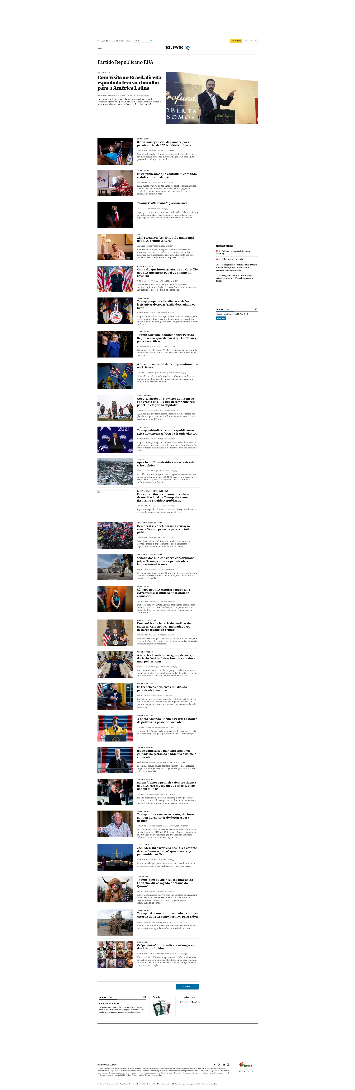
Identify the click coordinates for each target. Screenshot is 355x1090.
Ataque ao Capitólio (145, 266)
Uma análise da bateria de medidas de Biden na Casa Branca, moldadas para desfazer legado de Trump (164, 626)
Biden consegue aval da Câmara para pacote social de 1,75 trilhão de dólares (164, 144)
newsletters (222, 309)
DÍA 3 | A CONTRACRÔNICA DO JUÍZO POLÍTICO (154, 491)
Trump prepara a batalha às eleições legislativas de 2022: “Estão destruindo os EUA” (166, 304)
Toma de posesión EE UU (146, 620)
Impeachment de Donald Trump (149, 523)
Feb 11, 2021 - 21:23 (166, 538)
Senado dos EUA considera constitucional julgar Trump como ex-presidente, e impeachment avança (166, 561)
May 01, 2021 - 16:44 (177, 373)
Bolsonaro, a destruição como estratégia (233, 252)
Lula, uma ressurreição (233, 259)
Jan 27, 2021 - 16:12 (166, 635)
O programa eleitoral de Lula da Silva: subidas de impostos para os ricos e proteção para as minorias (236, 267)
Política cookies (134, 1084)
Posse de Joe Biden (144, 845)
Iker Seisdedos (142, 182)
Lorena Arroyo (143, 794)
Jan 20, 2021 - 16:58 (167, 794)
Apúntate (221, 318)
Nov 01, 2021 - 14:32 (159, 209)
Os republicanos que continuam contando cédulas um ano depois (167, 176)
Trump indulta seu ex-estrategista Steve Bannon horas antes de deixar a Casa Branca (165, 817)
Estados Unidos (143, 139)
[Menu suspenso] (99, 48)
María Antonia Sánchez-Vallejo (149, 762)
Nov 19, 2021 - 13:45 (166, 151)
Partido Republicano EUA (125, 62)
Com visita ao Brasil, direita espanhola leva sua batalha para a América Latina (129, 82)
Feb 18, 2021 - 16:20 (168, 471)
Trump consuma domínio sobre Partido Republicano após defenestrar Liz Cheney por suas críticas (166, 338)
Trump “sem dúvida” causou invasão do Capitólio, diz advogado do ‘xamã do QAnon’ (165, 883)
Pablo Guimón (142, 506)
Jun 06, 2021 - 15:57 (166, 313)
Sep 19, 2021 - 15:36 (164, 246)
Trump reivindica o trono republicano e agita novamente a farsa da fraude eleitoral (167, 432)
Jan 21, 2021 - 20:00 (166, 695)
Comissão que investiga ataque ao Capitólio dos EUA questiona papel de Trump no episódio (167, 273)
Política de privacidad (148, 1084)
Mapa (159, 1084)
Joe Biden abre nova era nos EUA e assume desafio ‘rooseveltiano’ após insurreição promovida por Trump (167, 851)
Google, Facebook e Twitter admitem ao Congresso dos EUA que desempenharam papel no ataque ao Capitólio (166, 402)
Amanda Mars (142, 151)
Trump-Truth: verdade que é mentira (162, 203)
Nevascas (140, 459)
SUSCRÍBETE (236, 41)
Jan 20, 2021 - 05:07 (179, 826)
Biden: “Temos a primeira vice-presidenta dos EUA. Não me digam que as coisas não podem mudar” (166, 786)
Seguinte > (187, 987)
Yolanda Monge (143, 346)
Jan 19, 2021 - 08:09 (178, 922)
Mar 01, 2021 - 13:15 (166, 439)
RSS (198, 1084)
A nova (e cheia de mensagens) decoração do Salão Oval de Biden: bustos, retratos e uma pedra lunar (166, 658)
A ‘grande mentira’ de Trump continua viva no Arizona (168, 366)
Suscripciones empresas (187, 1084)
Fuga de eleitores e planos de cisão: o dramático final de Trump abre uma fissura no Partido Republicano (163, 497)
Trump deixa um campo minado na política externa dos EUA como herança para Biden (167, 915)
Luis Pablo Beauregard (146, 246)
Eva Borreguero (143, 209)
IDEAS (139, 234)
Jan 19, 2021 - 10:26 (166, 891)
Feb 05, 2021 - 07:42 (166, 601)
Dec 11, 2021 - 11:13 (141, 95)
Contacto (100, 1084)
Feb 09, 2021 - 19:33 (166, 569)
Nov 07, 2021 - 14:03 (167, 182)
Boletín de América (109, 1004)
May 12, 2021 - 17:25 (167, 346)
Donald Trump (143, 427)
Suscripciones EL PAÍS (170, 1084)
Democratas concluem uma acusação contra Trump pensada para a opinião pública (164, 529)
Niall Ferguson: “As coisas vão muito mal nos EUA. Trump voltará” (165, 239)
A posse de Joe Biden (145, 652)
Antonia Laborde (143, 281)
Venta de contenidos (112, 1084)
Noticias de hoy (211, 1084)
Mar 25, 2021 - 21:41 (169, 410)
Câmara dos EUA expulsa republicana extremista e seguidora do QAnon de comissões (163, 593)
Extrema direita (103, 73)
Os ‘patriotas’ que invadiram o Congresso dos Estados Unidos (166, 947)
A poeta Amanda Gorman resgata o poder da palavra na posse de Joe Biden (167, 721)
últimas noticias (224, 246)
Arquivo (157, 997)
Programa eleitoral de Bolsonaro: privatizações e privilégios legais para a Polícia (235, 278)
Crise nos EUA (142, 877)
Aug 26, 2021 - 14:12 (169, 281)
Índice (203, 1084)
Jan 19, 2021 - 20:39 (166, 860)
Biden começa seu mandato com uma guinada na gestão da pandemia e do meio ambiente (166, 754)
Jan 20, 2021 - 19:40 (179, 762)
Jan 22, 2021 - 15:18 (168, 667)
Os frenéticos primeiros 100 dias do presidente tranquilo (162, 689)
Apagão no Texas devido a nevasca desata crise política (166, 464)
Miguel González (120, 95)
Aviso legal (124, 1084)
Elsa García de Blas (105, 95)
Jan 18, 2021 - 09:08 (178, 954)
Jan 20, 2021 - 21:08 (173, 727)
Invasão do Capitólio (145, 395)
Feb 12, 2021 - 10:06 (166, 506)
